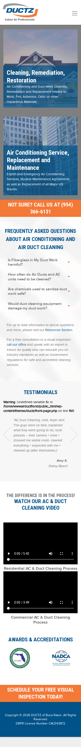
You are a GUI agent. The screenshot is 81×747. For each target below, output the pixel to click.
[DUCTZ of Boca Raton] (20, 12)
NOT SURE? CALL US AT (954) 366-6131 (40, 208)
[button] (40, 68)
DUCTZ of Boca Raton (46, 715)
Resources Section (58, 330)
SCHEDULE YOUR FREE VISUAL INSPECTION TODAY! (40, 693)
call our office (16, 345)
